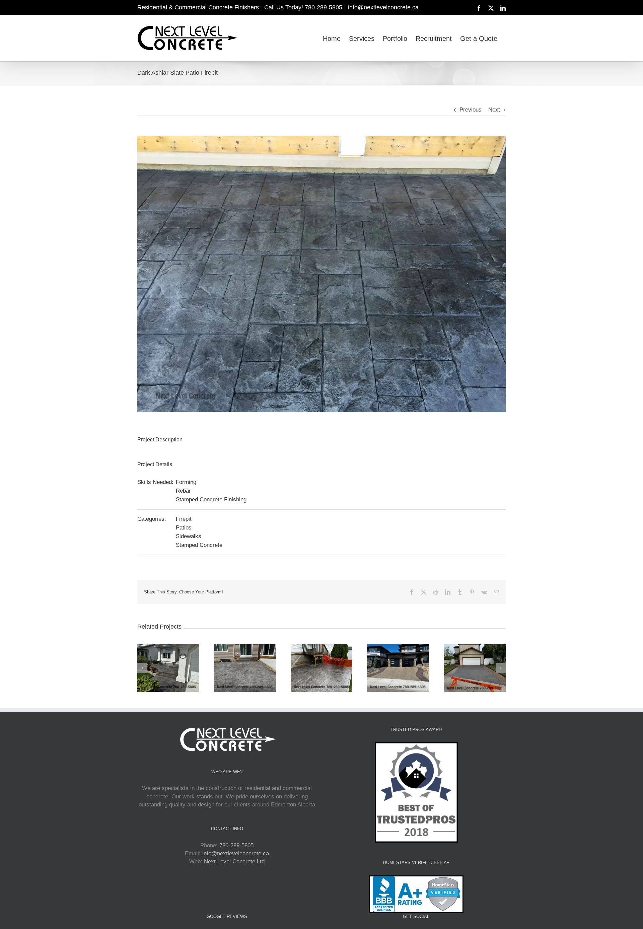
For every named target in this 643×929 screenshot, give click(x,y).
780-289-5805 (236, 845)
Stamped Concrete (199, 545)
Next (494, 109)
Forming (186, 482)
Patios (184, 527)
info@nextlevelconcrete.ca (383, 7)
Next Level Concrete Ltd (234, 861)
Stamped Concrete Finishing (211, 499)
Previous (470, 109)
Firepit (184, 519)
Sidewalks (188, 536)
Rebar (183, 491)
